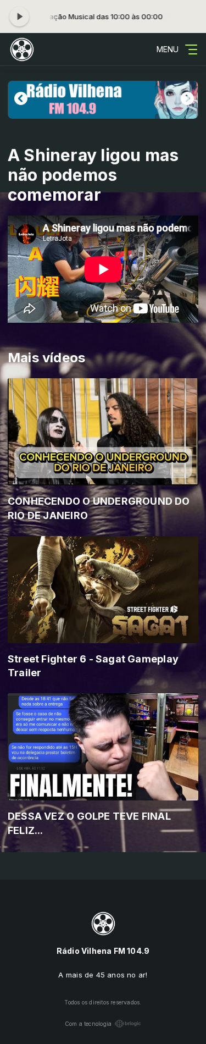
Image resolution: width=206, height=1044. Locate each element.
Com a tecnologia (88, 1023)
